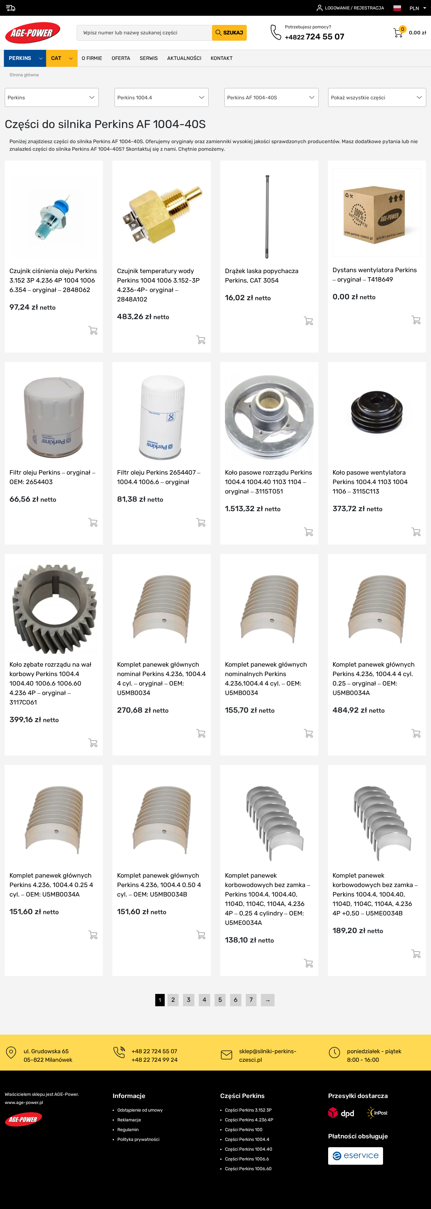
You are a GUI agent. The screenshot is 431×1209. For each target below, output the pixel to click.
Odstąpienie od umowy (140, 1110)
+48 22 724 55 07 (154, 1051)
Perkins (20, 58)
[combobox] (377, 97)
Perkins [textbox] (16, 98)
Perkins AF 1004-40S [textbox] (252, 98)
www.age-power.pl (24, 1102)
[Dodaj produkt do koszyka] (92, 333)
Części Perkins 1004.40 (248, 1149)
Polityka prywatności (138, 1139)
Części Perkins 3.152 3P (248, 1110)
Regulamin (128, 1129)
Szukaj (233, 33)
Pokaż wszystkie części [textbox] (358, 98)
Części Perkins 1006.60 (248, 1168)
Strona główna (24, 75)
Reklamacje (129, 1120)
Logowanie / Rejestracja (354, 8)
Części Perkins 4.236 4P (249, 1120)
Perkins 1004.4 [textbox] (134, 98)
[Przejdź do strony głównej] (33, 33)
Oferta (121, 58)
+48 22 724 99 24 (155, 1059)
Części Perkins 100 (244, 1129)
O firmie (92, 58)
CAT (56, 58)
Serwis (149, 58)
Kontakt (222, 58)
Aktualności (184, 58)
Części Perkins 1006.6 (247, 1159)
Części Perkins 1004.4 (247, 1139)
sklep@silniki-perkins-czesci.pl (268, 1055)
